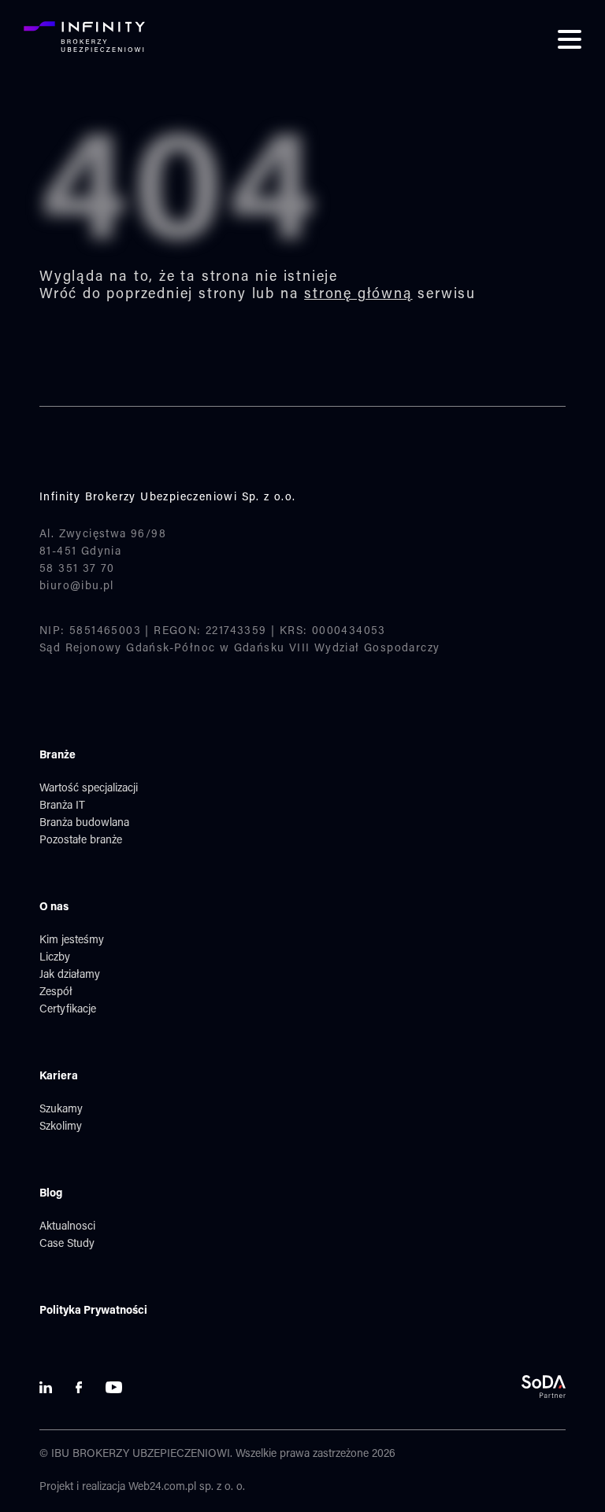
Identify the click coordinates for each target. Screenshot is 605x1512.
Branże (57, 756)
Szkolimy (60, 1127)
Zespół (55, 992)
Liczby (54, 958)
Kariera (58, 1076)
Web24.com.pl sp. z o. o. (186, 1487)
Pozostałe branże (80, 840)
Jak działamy (69, 975)
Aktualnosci (67, 1227)
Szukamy (61, 1110)
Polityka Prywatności (93, 1311)
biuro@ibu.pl (76, 586)
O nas (54, 907)
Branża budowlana (84, 823)
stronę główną (358, 295)
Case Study (67, 1244)
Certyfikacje (67, 1010)
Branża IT (62, 806)
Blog (50, 1194)
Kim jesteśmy (71, 940)
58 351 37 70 (77, 569)
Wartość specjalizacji (88, 789)
